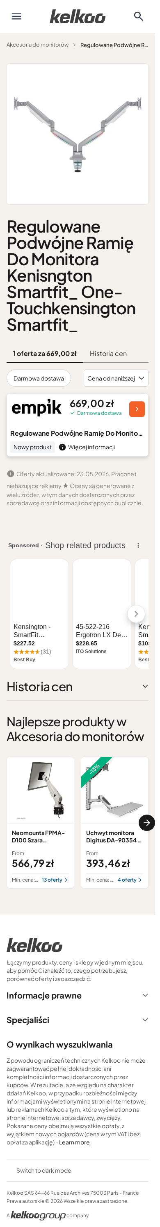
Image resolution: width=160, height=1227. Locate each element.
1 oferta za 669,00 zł (45, 353)
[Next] (147, 823)
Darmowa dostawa (39, 378)
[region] (78, 822)
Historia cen (108, 353)
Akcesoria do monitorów (38, 44)
